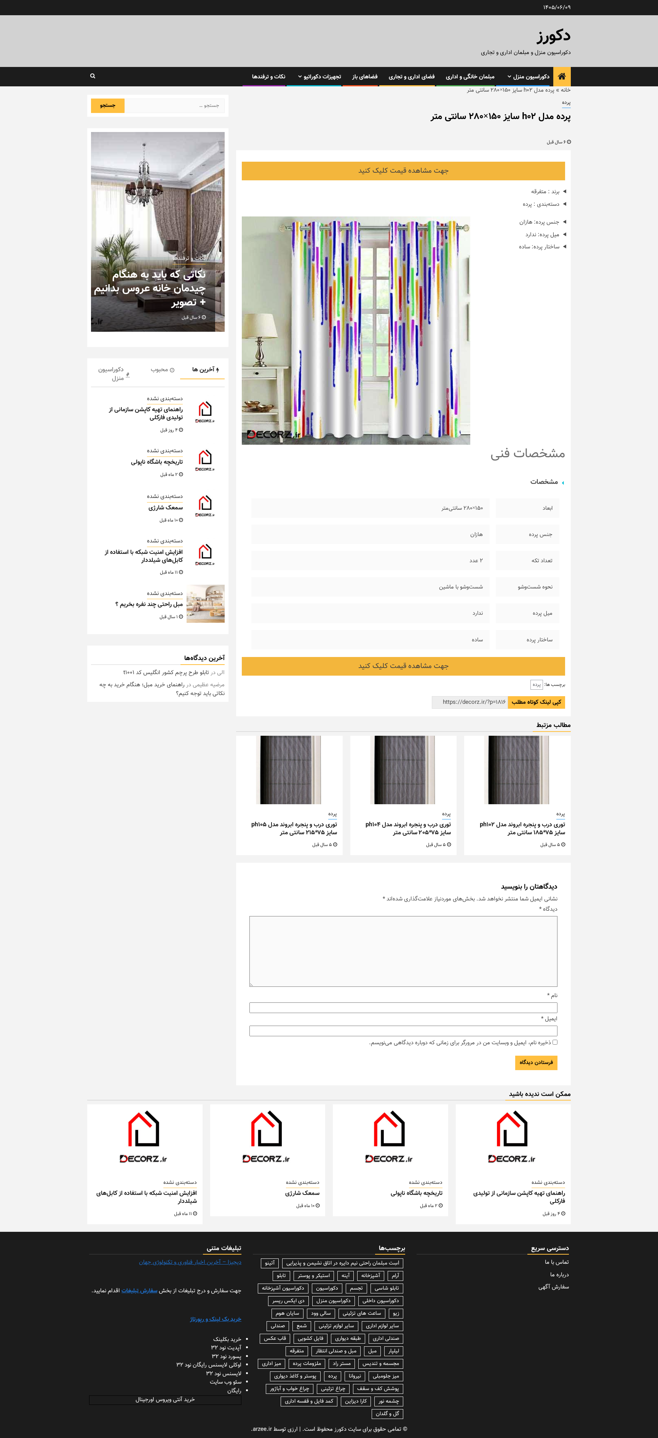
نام (552, 996)
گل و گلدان (387, 1414)
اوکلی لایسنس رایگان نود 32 (208, 1365)
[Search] (92, 76)
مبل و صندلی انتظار (336, 1351)
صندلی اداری (386, 1339)
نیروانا (355, 1376)
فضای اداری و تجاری (412, 77)
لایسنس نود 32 (223, 1374)
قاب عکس (275, 1339)
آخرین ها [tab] (203, 370)
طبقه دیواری (348, 1339)
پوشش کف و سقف (378, 1389)
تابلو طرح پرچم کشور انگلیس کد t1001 (166, 672)
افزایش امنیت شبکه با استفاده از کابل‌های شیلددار (144, 556)
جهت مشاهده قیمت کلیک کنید (403, 171)
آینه (346, 1276)
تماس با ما (557, 1262)
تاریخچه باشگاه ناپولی (157, 462)
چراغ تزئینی (333, 1389)
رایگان (234, 1391)
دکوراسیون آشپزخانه (283, 1288)
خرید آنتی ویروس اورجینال (165, 1399)
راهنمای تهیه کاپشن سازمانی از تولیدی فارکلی (146, 414)
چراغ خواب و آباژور (289, 1389)
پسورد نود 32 (226, 1356)
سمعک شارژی (166, 508)
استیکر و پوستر (314, 1276)
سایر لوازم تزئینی (336, 1326)
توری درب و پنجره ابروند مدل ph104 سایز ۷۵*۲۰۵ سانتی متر (408, 829)
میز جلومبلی (386, 1376)
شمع (302, 1326)
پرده (566, 103)
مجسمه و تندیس (381, 1364)
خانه (566, 90)
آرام (395, 1276)
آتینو (270, 1263)
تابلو (281, 1276)
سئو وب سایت (225, 1382)
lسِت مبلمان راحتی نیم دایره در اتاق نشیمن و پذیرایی (342, 1263)
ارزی (292, 1429)
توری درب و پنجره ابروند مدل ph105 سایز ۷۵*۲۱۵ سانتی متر (294, 829)
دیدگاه (548, 909)
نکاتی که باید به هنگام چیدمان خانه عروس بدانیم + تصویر (150, 289)
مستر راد (342, 1364)
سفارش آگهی (553, 1287)
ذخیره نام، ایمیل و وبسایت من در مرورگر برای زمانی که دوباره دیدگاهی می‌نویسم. (460, 1043)
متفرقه (297, 1351)
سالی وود (321, 1313)
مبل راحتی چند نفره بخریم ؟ (149, 604)
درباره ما (559, 1275)
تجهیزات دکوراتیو (322, 77)
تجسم (356, 1288)
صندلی (278, 1326)
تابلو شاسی (387, 1288)
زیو (396, 1313)
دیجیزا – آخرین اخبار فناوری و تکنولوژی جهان (190, 1262)
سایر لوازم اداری (382, 1326)
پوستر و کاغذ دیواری (295, 1376)
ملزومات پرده (307, 1364)
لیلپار (393, 1351)
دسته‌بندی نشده (165, 399)
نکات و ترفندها (268, 77)
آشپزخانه (370, 1276)
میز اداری (271, 1364)
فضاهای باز (365, 77)
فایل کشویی (310, 1339)
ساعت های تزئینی (362, 1313)
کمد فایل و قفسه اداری (309, 1401)
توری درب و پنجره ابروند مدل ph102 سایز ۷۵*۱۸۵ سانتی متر (522, 829)
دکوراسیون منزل (531, 77)
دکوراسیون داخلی (381, 1301)
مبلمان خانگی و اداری (470, 77)
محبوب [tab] (159, 370)
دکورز (554, 36)
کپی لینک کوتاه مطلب (536, 702)
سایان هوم (287, 1313)
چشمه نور (389, 1401)
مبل (372, 1351)
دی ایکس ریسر (288, 1301)
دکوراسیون (327, 1288)
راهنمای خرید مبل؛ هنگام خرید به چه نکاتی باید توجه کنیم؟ (162, 689)
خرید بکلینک (227, 1339)
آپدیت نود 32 (226, 1348)
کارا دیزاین (356, 1401)
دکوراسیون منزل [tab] (111, 374)
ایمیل (549, 1019)
